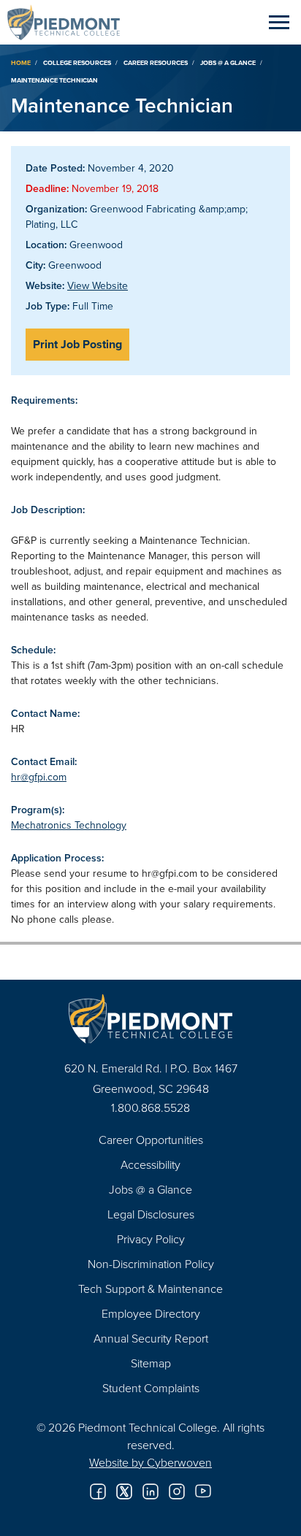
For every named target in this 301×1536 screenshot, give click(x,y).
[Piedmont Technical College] (150, 1018)
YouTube (203, 1491)
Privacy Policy (151, 1239)
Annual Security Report (151, 1338)
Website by (150, 1462)
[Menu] (279, 22)
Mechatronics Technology (68, 825)
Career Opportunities (151, 1140)
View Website (97, 285)
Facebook (98, 1491)
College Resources (77, 62)
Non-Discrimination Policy (151, 1264)
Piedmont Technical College (69, 22)
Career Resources (155, 62)
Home (21, 62)
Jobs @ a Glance (228, 62)
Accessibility (150, 1164)
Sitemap (151, 1363)
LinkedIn (150, 1491)
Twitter (124, 1491)
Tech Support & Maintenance (150, 1288)
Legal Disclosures (150, 1214)
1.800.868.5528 (150, 1107)
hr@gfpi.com (38, 776)
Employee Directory (151, 1313)
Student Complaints (150, 1388)
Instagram (177, 1491)
